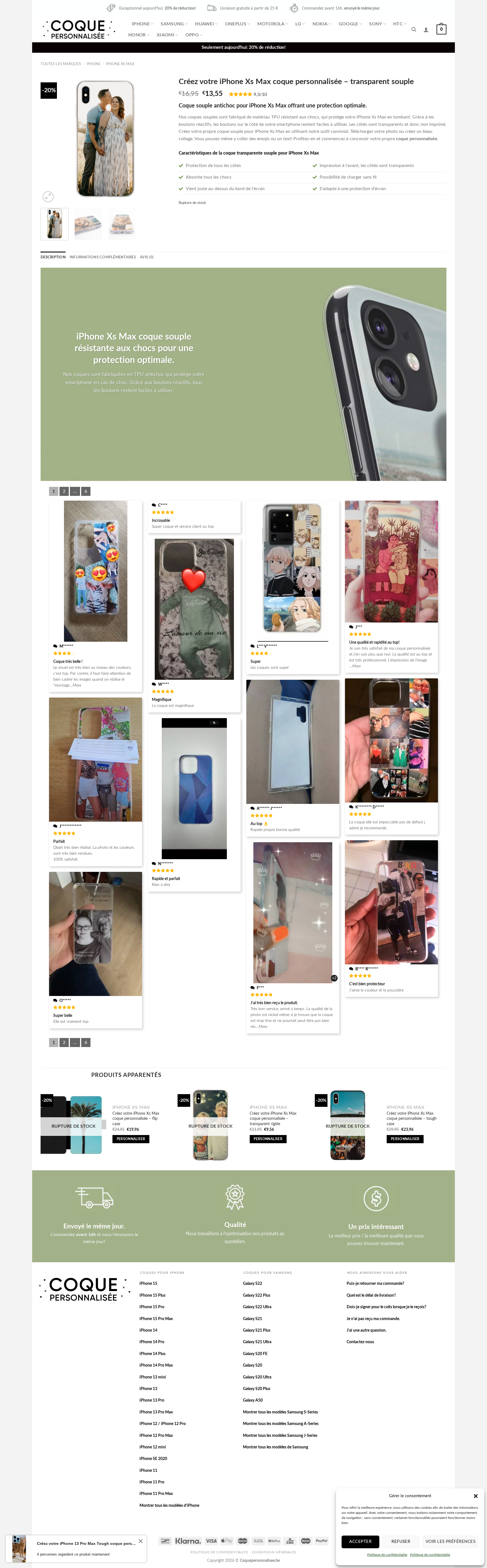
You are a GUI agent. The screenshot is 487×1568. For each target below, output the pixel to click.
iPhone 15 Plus (152, 1295)
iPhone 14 (148, 1330)
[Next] (161, 139)
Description (53, 257)
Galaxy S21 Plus (256, 1330)
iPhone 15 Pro (152, 1307)
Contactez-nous (360, 1342)
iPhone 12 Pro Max (156, 1436)
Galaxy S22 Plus (256, 1295)
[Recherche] (413, 29)
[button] (476, 1496)
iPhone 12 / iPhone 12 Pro (163, 1424)
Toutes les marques (61, 64)
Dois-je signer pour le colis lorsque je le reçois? (386, 1307)
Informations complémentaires (103, 257)
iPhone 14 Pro (152, 1342)
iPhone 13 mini (153, 1377)
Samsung (172, 24)
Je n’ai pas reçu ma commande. (373, 1319)
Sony (375, 24)
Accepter (360, 1542)
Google (348, 24)
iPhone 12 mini (153, 1447)
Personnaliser (131, 1139)
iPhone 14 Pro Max (156, 1365)
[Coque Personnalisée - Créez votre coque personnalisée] (78, 29)
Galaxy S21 (252, 1319)
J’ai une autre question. (366, 1330)
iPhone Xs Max (120, 64)
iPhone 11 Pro (152, 1482)
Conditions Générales (274, 1552)
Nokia (320, 24)
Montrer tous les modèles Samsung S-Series (280, 1412)
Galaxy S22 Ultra (257, 1307)
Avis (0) (147, 257)
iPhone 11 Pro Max (156, 1494)
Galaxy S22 (252, 1284)
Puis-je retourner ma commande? (375, 1284)
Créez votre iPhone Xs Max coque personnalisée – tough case (412, 1118)
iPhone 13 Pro (152, 1400)
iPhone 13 (148, 1389)
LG (298, 24)
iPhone (141, 24)
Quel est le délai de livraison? (371, 1295)
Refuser (400, 1542)
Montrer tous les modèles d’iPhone (169, 1506)
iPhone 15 (148, 1284)
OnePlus (235, 24)
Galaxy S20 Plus (256, 1389)
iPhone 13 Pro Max (156, 1412)
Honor (137, 35)
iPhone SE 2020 (153, 1459)
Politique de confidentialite (387, 1554)
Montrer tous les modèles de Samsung (275, 1447)
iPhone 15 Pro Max (156, 1319)
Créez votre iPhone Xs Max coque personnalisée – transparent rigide (273, 1118)
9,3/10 (260, 94)
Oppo (192, 35)
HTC (398, 24)
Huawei (204, 24)
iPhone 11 (148, 1471)
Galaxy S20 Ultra (257, 1377)
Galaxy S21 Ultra (257, 1342)
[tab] (53, 257)
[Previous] (50, 139)
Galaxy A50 (253, 1400)
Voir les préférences (450, 1542)
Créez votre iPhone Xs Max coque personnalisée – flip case (135, 1118)
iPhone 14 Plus (152, 1354)
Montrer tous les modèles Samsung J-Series (280, 1436)
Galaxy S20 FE (255, 1354)
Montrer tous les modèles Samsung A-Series (280, 1424)
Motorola (270, 24)
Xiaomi (165, 35)
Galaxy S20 (252, 1365)
